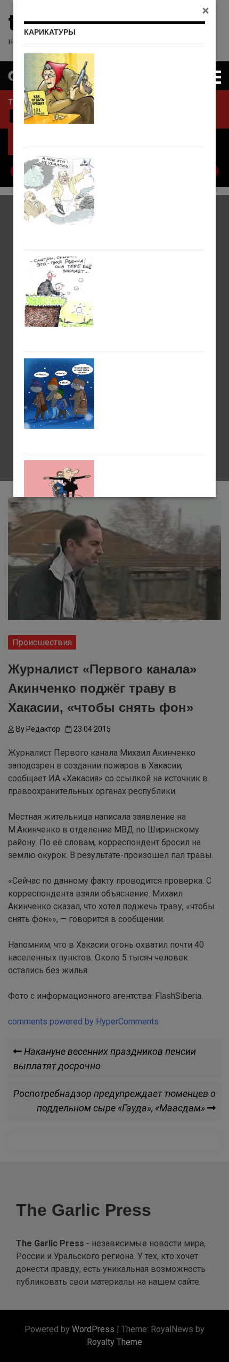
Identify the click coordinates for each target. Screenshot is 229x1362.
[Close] (205, 10)
